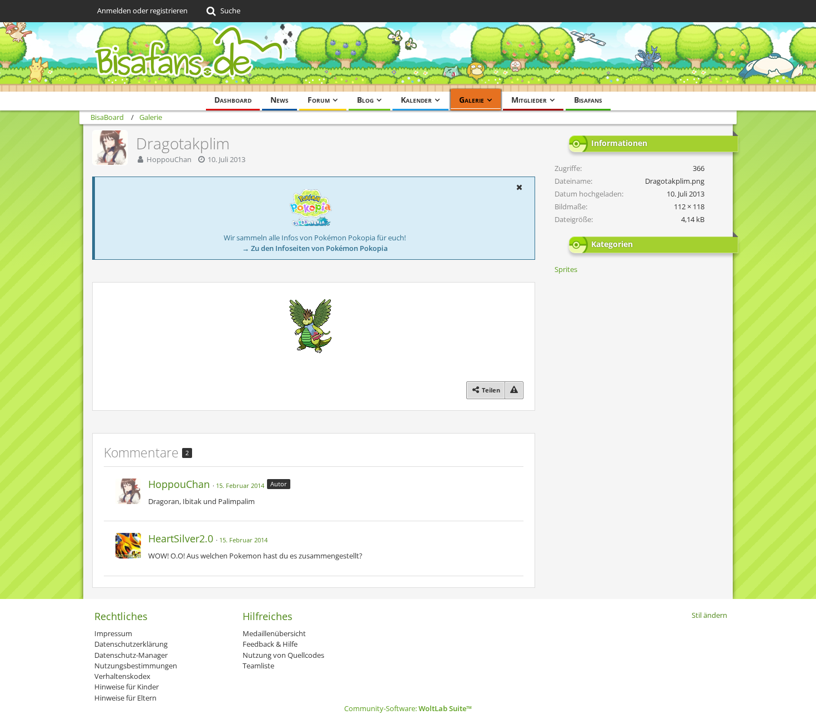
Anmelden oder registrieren (142, 11)
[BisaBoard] (408, 57)
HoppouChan (169, 159)
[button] (519, 187)
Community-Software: (408, 708)
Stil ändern (709, 615)
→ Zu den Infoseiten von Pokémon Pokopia (315, 248)
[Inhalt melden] (514, 390)
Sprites (566, 269)
